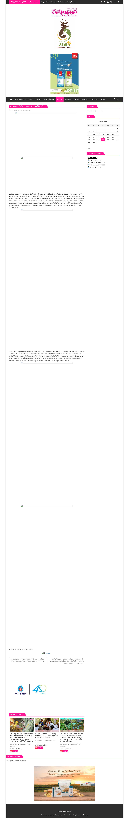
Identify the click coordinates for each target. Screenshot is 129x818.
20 (108, 137)
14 (113, 134)
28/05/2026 (39, 740)
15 (117, 134)
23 (89, 140)
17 (94, 137)
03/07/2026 (14, 744)
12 (103, 134)
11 (98, 134)
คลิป (11, 751)
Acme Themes (83, 815)
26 (103, 140)
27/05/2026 (64, 744)
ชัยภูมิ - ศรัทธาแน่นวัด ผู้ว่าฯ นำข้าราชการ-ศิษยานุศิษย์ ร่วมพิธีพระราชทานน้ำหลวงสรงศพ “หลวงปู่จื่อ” (71, 2)
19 (103, 137)
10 (94, 134)
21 (113, 137)
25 (98, 140)
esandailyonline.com (25, 110)
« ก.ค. (88, 148)
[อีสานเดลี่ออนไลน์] (11, 99)
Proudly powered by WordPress (51, 815)
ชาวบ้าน (48, 653)
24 (94, 140)
